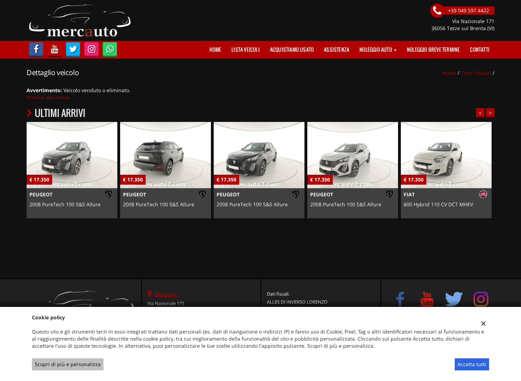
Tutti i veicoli (476, 72)
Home (215, 49)
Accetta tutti (472, 364)
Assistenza (336, 49)
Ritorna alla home (48, 97)
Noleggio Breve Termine (433, 49)
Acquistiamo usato (292, 49)
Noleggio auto (376, 49)
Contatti (479, 49)
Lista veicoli (245, 49)
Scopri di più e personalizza (68, 364)
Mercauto (166, 294)
